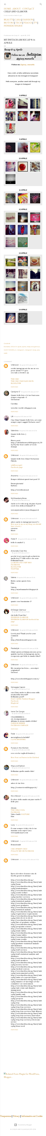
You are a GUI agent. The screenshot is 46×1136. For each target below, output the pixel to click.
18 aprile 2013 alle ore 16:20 (29, 630)
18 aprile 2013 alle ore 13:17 (28, 518)
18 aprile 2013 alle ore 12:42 (21, 500)
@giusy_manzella (27, 65)
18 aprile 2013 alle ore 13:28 (27, 539)
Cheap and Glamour (15, 11)
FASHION (28, 19)
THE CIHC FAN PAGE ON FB (22, 381)
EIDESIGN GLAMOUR (19, 617)
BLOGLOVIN (16, 383)
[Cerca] (40, 3)
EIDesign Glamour (18, 610)
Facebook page (17, 467)
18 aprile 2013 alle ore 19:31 (24, 734)
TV (35, 22)
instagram (20, 350)
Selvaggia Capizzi (18, 687)
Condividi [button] (7, 343)
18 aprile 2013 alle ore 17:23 (29, 665)
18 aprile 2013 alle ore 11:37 (30, 392)
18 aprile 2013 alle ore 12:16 (28, 431)
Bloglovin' (15, 703)
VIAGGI (28, 22)
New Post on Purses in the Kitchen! (25, 757)
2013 (12, 346)
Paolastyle (15, 648)
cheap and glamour (33, 346)
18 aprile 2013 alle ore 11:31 (28, 365)
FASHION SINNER (18, 723)
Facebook (14, 701)
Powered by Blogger (25, 1125)
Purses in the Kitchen (20, 748)
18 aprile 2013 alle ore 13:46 (26, 577)
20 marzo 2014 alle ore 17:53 (29, 859)
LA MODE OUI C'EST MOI (21, 563)
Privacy (16, 1116)
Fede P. (14, 539)
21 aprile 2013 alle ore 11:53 (28, 841)
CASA (18, 19)
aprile (24, 346)
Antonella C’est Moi (19, 551)
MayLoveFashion (18, 766)
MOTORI (9, 22)
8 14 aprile (18, 346)
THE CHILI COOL (18, 810)
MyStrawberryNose (19, 498)
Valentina (14, 431)
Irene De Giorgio (18, 712)
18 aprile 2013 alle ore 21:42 (21, 768)
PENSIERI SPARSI (13, 25)
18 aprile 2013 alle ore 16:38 (29, 648)
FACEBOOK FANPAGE (19, 725)
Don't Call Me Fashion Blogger (23, 699)
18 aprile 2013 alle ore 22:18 (31, 796)
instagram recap (30, 350)
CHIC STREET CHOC (19, 849)
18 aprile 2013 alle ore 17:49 (21, 689)
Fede (13, 734)
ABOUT (16, 8)
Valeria (13, 577)
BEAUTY (8, 19)
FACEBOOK (15, 565)
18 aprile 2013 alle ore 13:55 (28, 598)
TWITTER (15, 569)
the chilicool (16, 796)
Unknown (15, 365)
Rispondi (14, 387)
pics (38, 350)
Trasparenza (5, 1116)
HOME (7, 8)
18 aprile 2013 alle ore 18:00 (21, 713)
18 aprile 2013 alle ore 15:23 (20, 612)
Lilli (12, 416)
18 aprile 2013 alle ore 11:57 (23, 416)
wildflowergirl (16, 465)
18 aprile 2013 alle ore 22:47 (25, 825)
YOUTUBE (25, 814)
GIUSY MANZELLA (10, 350)
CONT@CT (28, 8)
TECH (18, 22)
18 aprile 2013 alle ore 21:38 (21, 750)
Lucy (13, 825)
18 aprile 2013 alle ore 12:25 (28, 455)
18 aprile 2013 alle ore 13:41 (20, 553)
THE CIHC (15, 379)
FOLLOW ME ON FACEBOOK (22, 851)
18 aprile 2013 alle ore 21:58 (29, 780)
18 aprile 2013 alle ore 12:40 (28, 476)
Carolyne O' (15, 392)
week (5, 353)
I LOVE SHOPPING (18, 739)
